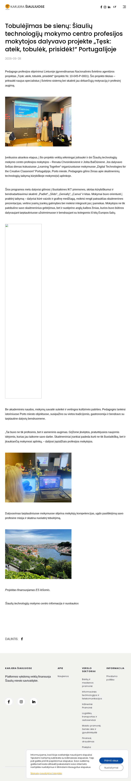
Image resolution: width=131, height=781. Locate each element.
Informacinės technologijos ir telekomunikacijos (92, 695)
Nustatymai (111, 767)
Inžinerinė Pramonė (87, 706)
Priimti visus (111, 760)
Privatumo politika (112, 678)
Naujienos (63, 676)
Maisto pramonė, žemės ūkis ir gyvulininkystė (91, 729)
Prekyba (86, 747)
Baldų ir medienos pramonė (87, 683)
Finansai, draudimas (88, 740)
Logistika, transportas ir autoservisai (89, 717)
